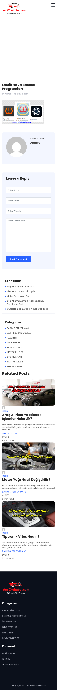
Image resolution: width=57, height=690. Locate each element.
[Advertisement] (28, 47)
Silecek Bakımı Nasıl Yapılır (21, 291)
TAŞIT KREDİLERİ (15, 361)
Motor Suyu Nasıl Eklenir (19, 296)
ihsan (5, 411)
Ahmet (8, 94)
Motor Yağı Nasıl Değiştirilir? (26, 480)
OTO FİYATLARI (14, 356)
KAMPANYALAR (14, 347)
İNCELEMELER (13, 342)
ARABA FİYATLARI (11, 610)
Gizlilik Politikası (10, 664)
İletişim (6, 659)
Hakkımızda (8, 653)
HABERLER (12, 337)
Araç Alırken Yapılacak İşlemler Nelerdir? (22, 417)
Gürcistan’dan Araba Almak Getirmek (27, 308)
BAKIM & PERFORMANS (18, 328)
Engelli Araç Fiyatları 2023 (20, 286)
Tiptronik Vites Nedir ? (20, 537)
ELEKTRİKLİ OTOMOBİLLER (19, 332)
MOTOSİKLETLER (15, 352)
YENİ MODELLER (14, 366)
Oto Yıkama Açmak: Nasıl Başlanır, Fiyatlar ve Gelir (25, 302)
